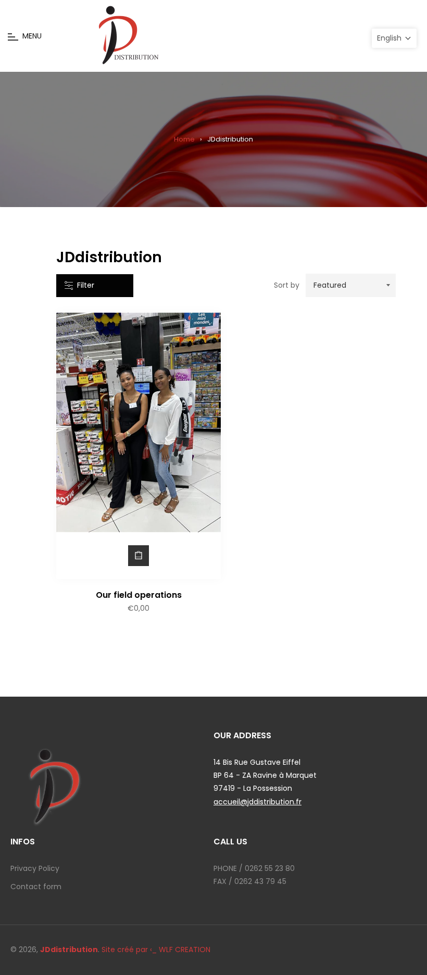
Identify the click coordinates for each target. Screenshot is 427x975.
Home (184, 139)
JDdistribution (69, 949)
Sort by (286, 285)
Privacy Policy (34, 868)
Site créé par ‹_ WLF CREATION (156, 949)
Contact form (35, 886)
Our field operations (139, 595)
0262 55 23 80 (270, 868)
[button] (394, 38)
